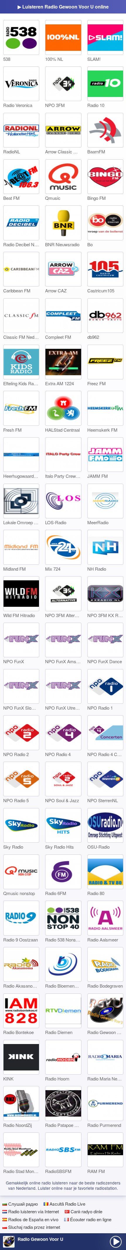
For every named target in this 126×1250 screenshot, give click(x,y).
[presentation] (116, 1242)
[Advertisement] (63, 1225)
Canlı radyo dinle (85, 1211)
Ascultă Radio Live (66, 1204)
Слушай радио (22, 1204)
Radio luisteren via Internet (33, 1211)
